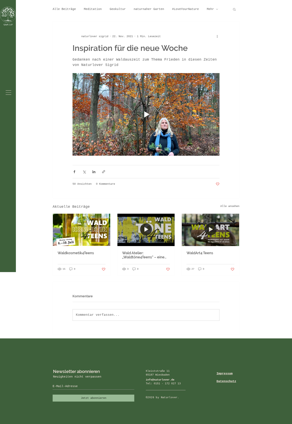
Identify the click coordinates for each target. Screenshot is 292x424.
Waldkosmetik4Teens (76, 253)
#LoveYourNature (185, 9)
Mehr (210, 9)
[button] (8, 92)
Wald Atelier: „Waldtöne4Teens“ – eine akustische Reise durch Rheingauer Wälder (143, 255)
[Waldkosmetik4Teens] (81, 230)
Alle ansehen (229, 206)
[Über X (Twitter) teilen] (84, 172)
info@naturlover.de (160, 379)
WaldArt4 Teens (200, 253)
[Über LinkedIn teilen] (94, 172)
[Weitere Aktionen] (217, 36)
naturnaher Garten (149, 9)
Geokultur (118, 9)
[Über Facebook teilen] (74, 172)
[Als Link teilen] (103, 172)
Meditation (93, 9)
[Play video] (146, 114)
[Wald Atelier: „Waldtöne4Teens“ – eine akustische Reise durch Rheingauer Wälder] (146, 230)
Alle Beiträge (64, 9)
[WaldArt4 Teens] (210, 230)
